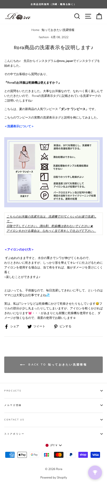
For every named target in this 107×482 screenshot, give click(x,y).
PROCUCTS (12, 390)
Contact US (14, 419)
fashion (44, 37)
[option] (53, 4)
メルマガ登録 (13, 405)
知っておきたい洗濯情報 (58, 30)
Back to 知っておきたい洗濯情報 (57, 364)
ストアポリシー (14, 433)
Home (35, 30)
